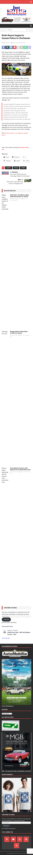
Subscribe (6, 619)
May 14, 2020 (14, 335)
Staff (13, 42)
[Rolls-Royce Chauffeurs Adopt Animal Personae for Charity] (5, 260)
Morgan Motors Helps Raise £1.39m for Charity (19, 332)
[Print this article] (22, 47)
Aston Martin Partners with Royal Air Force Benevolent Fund (20, 468)
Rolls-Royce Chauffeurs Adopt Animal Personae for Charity (19, 195)
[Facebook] (7, 839)
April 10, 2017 (15, 471)
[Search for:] (16, 30)
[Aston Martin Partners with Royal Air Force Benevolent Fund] (5, 533)
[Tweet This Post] (7, 47)
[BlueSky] (19, 839)
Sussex (23, 168)
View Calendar (6, 638)
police (16, 168)
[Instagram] (26, 839)
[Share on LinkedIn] (11, 47)
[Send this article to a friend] (18, 47)
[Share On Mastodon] (29, 47)
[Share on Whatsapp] (25, 47)
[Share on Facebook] (3, 47)
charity (8, 168)
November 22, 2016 (16, 198)
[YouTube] (13, 839)
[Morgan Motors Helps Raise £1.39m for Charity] (5, 397)
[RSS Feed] (16, 845)
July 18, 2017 (6, 42)
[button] (31, 1)
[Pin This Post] (14, 47)
